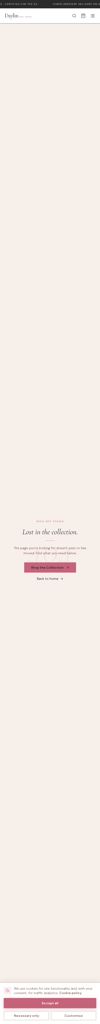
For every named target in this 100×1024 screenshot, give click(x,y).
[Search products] (74, 16)
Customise (73, 1016)
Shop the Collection (47, 567)
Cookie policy (70, 993)
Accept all (50, 1003)
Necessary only (26, 1016)
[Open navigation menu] (92, 15)
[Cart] (83, 15)
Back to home (47, 579)
